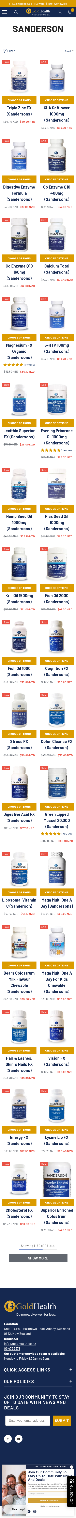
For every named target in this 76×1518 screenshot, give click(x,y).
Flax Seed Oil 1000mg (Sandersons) (56, 522)
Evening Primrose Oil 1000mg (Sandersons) (57, 436)
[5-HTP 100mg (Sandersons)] (57, 314)
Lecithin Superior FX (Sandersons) (19, 433)
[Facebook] (8, 1439)
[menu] (4, 12)
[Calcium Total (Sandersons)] (57, 235)
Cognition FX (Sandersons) (56, 671)
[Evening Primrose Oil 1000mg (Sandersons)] (57, 400)
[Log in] (60, 12)
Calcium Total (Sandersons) (56, 268)
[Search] (16, 12)
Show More (38, 1258)
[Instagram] (18, 1439)
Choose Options (19, 100)
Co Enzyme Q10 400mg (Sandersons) (56, 193)
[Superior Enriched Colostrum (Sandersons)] (57, 1179)
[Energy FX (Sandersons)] (19, 1106)
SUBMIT (62, 1421)
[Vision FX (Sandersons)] (57, 1027)
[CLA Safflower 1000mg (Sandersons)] (57, 77)
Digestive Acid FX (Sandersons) (19, 817)
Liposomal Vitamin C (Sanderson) (19, 902)
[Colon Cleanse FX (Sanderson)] (57, 710)
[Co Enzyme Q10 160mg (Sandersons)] (19, 235)
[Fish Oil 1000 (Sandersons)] (19, 637)
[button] (13, 364)
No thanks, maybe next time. (50, 1506)
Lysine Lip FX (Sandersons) (56, 1140)
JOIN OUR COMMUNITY (50, 1500)
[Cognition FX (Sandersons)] (57, 637)
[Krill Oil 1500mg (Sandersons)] (19, 564)
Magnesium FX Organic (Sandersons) (19, 351)
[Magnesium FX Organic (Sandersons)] (19, 314)
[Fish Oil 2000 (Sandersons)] (57, 564)
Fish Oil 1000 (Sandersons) (19, 671)
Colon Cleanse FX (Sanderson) (57, 744)
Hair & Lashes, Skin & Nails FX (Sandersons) (19, 1064)
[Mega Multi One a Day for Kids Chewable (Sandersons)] (57, 942)
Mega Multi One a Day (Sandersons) (57, 902)
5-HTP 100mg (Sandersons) (56, 348)
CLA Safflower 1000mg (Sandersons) (57, 113)
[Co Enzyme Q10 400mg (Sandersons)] (57, 156)
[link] (29, 1511)
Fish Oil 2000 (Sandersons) (56, 598)
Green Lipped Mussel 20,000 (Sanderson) (57, 820)
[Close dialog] (71, 1467)
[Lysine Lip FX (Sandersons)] (57, 1106)
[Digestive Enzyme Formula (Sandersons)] (19, 156)
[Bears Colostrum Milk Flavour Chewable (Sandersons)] (19, 942)
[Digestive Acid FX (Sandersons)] (19, 783)
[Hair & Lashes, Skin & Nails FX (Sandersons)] (19, 1027)
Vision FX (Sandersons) (56, 1061)
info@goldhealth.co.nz (20, 1343)
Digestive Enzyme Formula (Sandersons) (19, 193)
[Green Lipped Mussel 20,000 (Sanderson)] (57, 783)
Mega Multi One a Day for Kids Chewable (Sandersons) (57, 982)
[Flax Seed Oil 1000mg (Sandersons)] (57, 485)
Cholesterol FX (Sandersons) (19, 1213)
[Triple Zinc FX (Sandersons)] (19, 77)
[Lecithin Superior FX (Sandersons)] (19, 400)
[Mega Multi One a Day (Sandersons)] (57, 869)
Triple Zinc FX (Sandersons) (19, 110)
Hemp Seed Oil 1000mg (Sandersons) (19, 522)
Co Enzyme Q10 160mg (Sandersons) (19, 272)
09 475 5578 (12, 1348)
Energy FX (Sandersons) (19, 1140)
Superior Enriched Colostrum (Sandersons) (57, 1216)
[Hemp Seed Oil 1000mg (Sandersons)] (19, 485)
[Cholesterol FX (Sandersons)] (19, 1179)
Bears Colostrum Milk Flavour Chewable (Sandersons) (19, 982)
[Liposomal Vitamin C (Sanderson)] (19, 869)
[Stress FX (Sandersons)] (19, 710)
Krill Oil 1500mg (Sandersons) (19, 598)
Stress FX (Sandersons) (19, 744)
